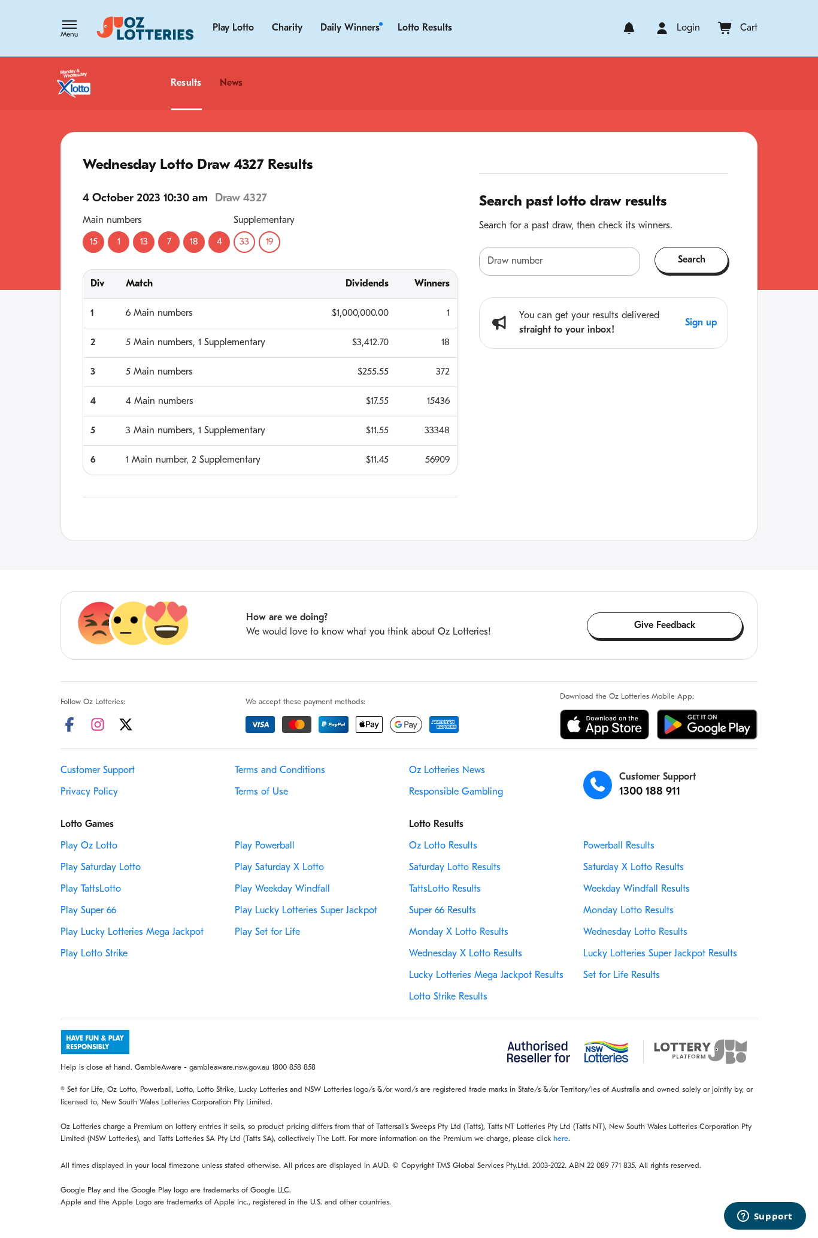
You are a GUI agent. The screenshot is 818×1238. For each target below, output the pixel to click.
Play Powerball (265, 846)
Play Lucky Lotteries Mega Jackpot (132, 932)
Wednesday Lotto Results (635, 932)
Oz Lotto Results (443, 846)
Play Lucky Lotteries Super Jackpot (306, 911)
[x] (126, 724)
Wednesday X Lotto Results (465, 954)
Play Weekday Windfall (282, 889)
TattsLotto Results (445, 889)
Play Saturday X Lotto (279, 867)
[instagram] (98, 724)
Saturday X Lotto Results (633, 867)
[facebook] (69, 724)
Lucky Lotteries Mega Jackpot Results (486, 975)
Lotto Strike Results (448, 997)
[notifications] (629, 28)
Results (186, 83)
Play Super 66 (88, 911)
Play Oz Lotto (88, 846)
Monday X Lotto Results (458, 932)
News (231, 83)
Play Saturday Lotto (100, 867)
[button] (69, 30)
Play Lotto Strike (94, 954)
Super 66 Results (442, 911)
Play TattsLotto (90, 889)
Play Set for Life (267, 932)
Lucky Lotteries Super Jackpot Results (660, 954)
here (560, 1139)
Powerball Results (619, 846)
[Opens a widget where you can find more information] (764, 1217)
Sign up (701, 323)
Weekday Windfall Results (636, 889)
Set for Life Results (621, 975)
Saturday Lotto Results (455, 867)
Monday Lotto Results (628, 911)
